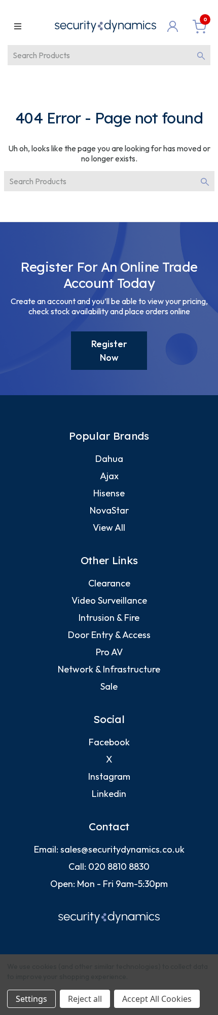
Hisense (109, 493)
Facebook (109, 742)
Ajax (109, 476)
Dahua (109, 458)
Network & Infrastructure (109, 669)
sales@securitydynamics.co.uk (122, 849)
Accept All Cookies (157, 998)
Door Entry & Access (109, 635)
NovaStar (109, 510)
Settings (31, 998)
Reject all (85, 998)
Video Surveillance (109, 600)
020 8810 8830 (119, 866)
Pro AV (109, 652)
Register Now (109, 350)
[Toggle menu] (17, 26)
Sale (109, 686)
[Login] (175, 26)
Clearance (109, 583)
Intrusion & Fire (109, 617)
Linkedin (109, 793)
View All (109, 527)
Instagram (109, 776)
